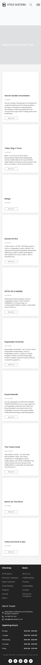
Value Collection (8, 582)
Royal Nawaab (11, 394)
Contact (25, 590)
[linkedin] (26, 661)
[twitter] (15, 661)
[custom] (31, 661)
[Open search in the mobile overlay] (31, 5)
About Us (26, 574)
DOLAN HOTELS (11, 239)
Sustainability (27, 586)
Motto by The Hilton (14, 502)
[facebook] (10, 661)
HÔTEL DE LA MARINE (14, 291)
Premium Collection (10, 578)
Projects (5, 590)
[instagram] (20, 661)
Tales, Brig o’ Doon (13, 148)
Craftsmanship (28, 578)
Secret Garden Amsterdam (17, 96)
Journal (5, 594)
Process (25, 582)
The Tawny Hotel (12, 447)
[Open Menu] (38, 5)
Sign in (4, 598)
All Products (7, 574)
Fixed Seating (7, 586)
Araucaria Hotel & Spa (15, 542)
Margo (8, 199)
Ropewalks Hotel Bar (14, 342)
